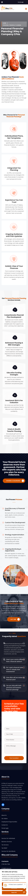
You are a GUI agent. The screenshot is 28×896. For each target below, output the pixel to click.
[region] (14, 882)
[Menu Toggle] (26, 9)
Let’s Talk (13, 619)
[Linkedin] (3, 804)
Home (4, 23)
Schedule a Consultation (13, 480)
